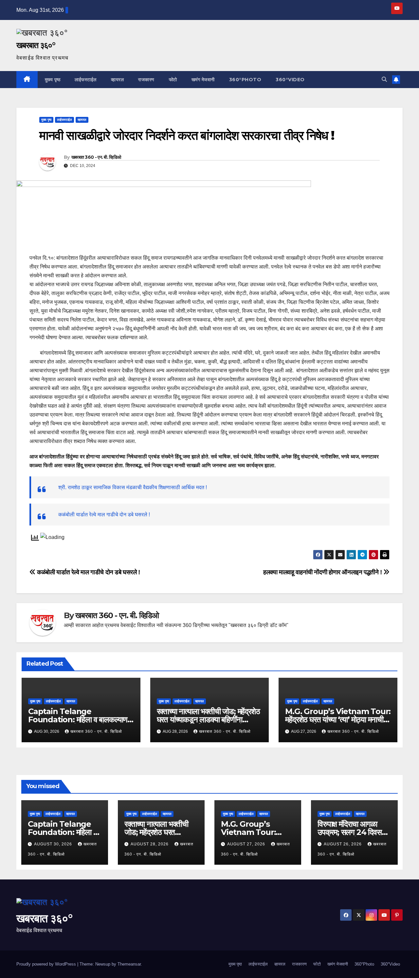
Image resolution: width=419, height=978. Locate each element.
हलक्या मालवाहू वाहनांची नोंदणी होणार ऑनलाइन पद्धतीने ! (323, 572)
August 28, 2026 (150, 844)
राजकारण (146, 80)
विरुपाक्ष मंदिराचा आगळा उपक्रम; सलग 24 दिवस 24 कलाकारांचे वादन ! (350, 832)
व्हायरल (117, 80)
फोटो (173, 80)
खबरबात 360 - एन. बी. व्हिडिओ (96, 157)
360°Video (290, 80)
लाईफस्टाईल (86, 80)
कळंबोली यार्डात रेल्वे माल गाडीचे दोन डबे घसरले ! (104, 514)
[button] (384, 79)
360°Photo (245, 80)
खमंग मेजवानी (203, 80)
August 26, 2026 (343, 844)
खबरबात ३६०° (35, 45)
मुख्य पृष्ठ (53, 80)
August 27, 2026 (246, 844)
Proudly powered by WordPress (46, 964)
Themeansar (129, 964)
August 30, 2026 (53, 844)
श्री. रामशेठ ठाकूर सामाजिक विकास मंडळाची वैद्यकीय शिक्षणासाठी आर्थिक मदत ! (132, 487)
